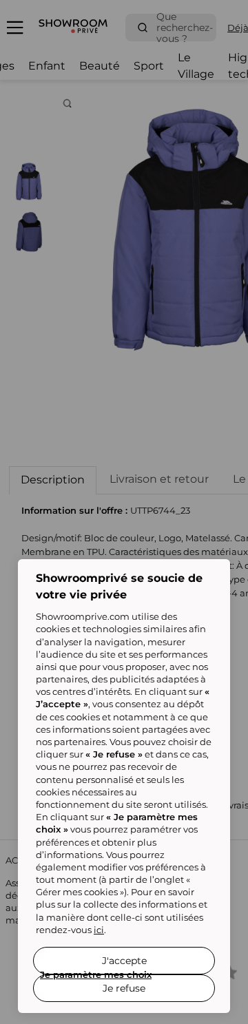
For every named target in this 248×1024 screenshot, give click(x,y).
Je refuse (124, 988)
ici (99, 929)
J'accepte (124, 960)
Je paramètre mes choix (96, 974)
